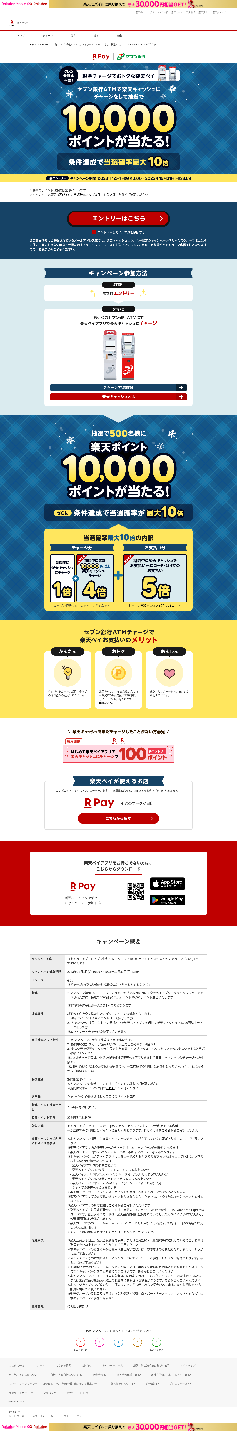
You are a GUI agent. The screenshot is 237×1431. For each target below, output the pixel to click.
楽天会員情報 (38, 240)
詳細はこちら (107, 703)
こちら (199, 1066)
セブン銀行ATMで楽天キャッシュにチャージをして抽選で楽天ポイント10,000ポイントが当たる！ (109, 44)
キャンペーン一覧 (48, 44)
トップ (33, 44)
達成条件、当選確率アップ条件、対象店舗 (87, 194)
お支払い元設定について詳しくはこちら (155, 605)
